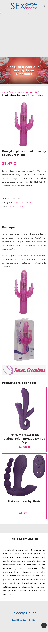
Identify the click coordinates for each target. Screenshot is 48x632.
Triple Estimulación (29, 92)
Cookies (32, 620)
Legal (14, 620)
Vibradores (14, 92)
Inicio (4, 92)
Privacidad (23, 620)
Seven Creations (17, 206)
